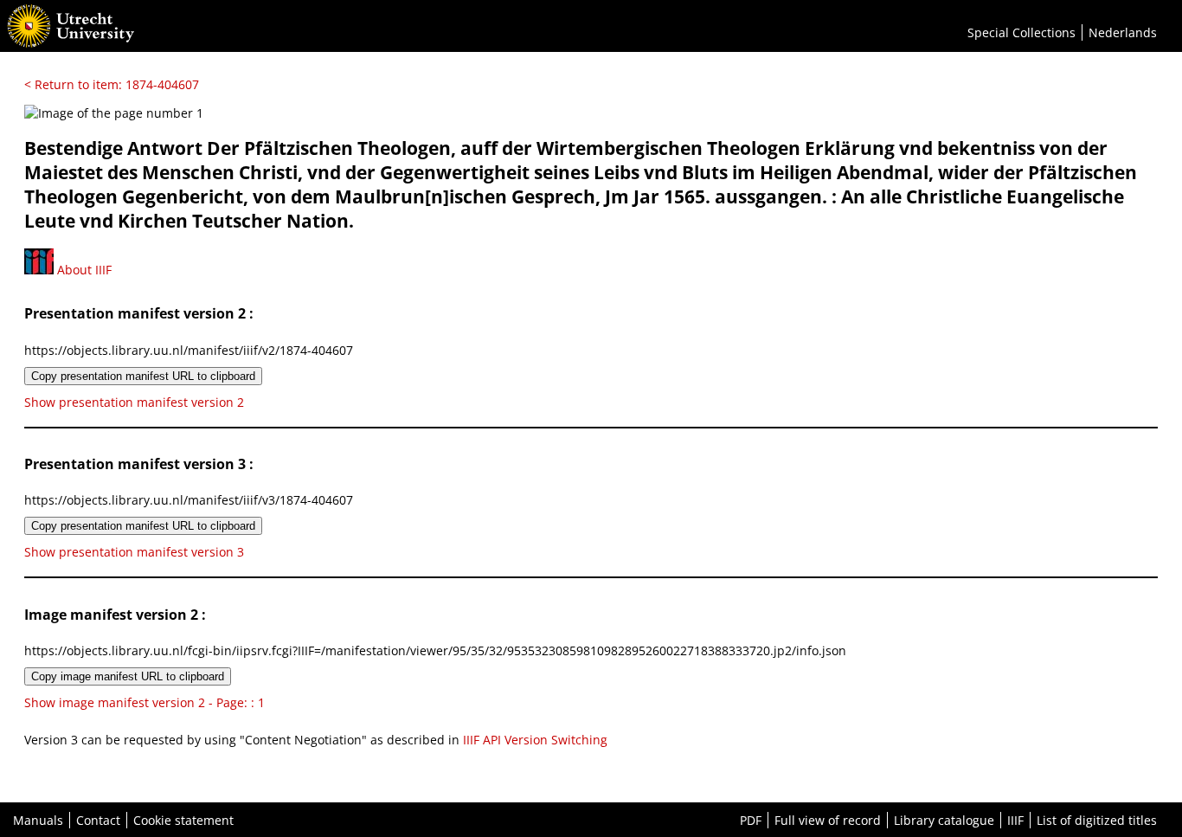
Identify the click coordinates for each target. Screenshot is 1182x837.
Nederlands (1123, 32)
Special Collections (1021, 32)
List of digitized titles (1097, 820)
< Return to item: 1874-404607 (111, 84)
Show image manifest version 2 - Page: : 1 (144, 702)
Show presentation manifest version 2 (134, 402)
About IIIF (83, 269)
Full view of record (827, 820)
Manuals (38, 820)
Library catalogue (944, 820)
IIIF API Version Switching (535, 739)
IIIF (1015, 820)
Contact (98, 820)
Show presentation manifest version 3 (134, 552)
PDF (750, 820)
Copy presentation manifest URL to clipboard (143, 376)
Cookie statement (183, 820)
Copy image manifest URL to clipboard (127, 676)
